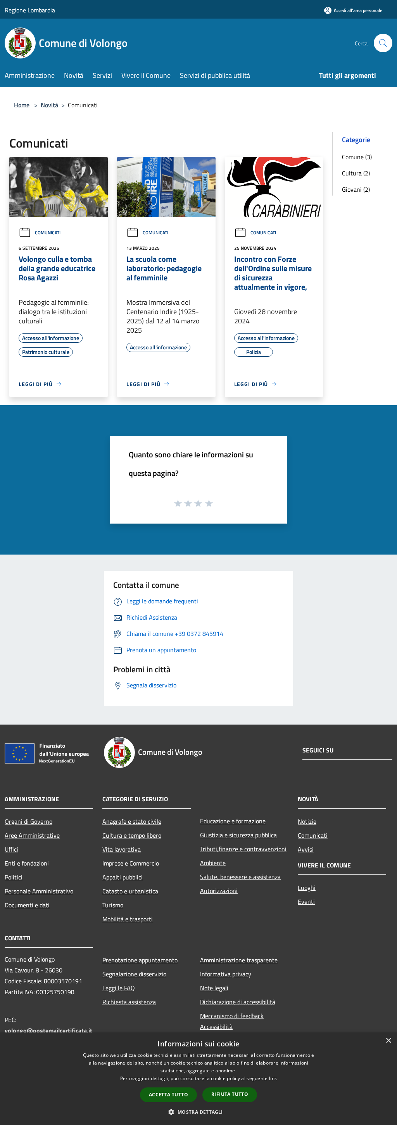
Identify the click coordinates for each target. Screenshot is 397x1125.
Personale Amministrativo (39, 891)
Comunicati (47, 232)
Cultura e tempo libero (131, 835)
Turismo (112, 905)
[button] (198, 1112)
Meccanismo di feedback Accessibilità (232, 1021)
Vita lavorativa (121, 849)
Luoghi (307, 887)
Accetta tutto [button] (168, 1094)
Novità (49, 105)
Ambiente (213, 862)
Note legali (214, 988)
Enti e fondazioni (27, 863)
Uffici (11, 849)
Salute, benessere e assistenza (240, 876)
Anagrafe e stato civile (131, 821)
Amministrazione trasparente (239, 960)
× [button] (388, 1041)
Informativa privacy (225, 974)
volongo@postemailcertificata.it (48, 1030)
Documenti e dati (27, 905)
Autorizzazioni (219, 890)
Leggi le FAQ (118, 988)
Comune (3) (357, 156)
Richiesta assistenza (129, 1001)
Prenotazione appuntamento (140, 960)
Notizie (307, 821)
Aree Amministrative (32, 835)
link (273, 1078)
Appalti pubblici (122, 877)
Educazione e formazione (233, 821)
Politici (13, 877)
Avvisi (306, 849)
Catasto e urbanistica (130, 891)
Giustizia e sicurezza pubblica (238, 835)
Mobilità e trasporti (127, 919)
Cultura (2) (356, 173)
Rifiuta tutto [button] (229, 1094)
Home (21, 105)
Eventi (306, 901)
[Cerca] (383, 43)
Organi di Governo (28, 821)
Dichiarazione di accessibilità (237, 1001)
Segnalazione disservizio (134, 974)
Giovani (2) (356, 189)
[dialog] (198, 1078)
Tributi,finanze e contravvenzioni (243, 849)
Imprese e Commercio (130, 863)
